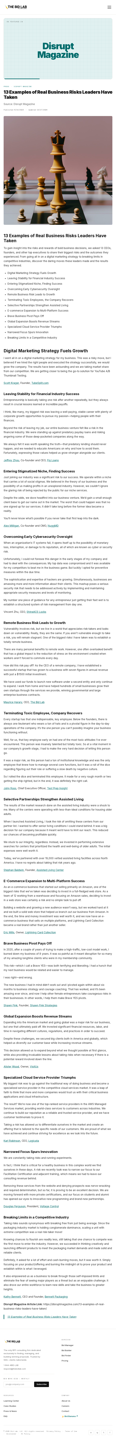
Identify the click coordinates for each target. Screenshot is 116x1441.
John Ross (10, 788)
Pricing (65, 1360)
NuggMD (53, 525)
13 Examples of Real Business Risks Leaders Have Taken (41, 1316)
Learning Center (11, 1401)
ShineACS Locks (36, 611)
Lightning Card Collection (40, 932)
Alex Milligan (11, 525)
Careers (65, 1406)
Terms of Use (71, 1431)
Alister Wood (11, 1066)
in (91, 1432)
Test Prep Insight (57, 788)
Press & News (10, 1411)
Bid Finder (66, 1355)
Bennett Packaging (56, 1296)
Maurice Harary (13, 702)
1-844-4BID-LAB (11, 1365)
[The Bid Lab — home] (16, 7)
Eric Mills (9, 932)
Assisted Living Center (50, 870)
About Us (66, 1401)
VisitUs (34, 1066)
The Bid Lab (37, 702)
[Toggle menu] (109, 7)
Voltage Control (49, 1206)
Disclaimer (11, 1434)
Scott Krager (11, 382)
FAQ (5, 1416)
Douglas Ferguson (15, 1206)
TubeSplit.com (40, 382)
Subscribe (42, 1384)
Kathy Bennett (12, 1296)
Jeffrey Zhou (11, 460)
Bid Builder (67, 1350)
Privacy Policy (54, 1431)
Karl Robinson (12, 1140)
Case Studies (10, 1406)
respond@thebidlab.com (15, 1369)
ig (97, 1432)
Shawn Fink (11, 1005)
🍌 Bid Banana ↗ (70, 1416)
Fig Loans (53, 460)
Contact (65, 1411)
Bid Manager (68, 1345)
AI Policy (25, 1434)
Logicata (33, 1140)
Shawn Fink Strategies (43, 1005)
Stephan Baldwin (14, 870)
